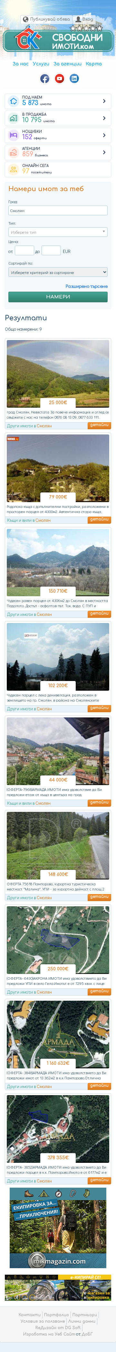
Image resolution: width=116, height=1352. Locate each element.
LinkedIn (74, 78)
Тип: (12, 223)
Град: (13, 201)
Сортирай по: (20, 263)
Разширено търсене (87, 285)
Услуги (41, 64)
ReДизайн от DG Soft (58, 1328)
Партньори (84, 1315)
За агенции (67, 64)
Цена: (13, 241)
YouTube (59, 78)
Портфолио (56, 1315)
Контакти (30, 1315)
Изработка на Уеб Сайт (49, 1334)
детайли (99, 425)
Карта (94, 64)
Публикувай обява (50, 19)
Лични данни (81, 1321)
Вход (87, 19)
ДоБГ (87, 1334)
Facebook (45, 78)
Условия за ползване (43, 1321)
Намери (58, 297)
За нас (21, 64)
